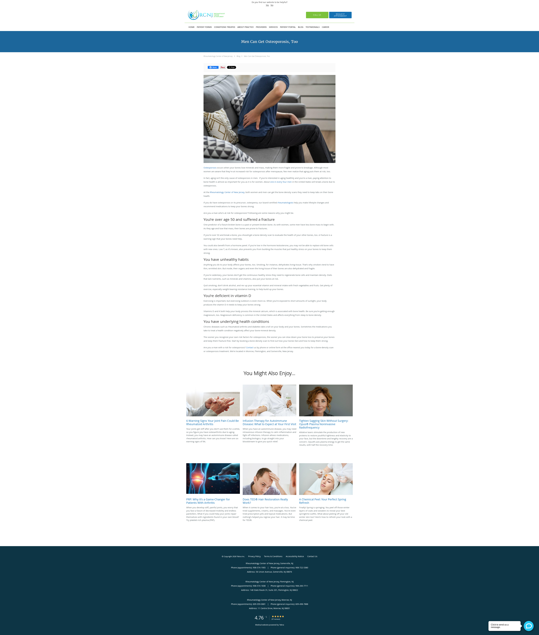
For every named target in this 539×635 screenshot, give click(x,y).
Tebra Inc (240, 556)
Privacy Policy (254, 556)
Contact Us (312, 556)
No (272, 5)
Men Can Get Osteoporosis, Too (257, 56)
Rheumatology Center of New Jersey (218, 56)
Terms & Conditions (273, 556)
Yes (267, 5)
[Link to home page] (203, 15)
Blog (238, 56)
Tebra (281, 624)
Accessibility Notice (295, 556)
